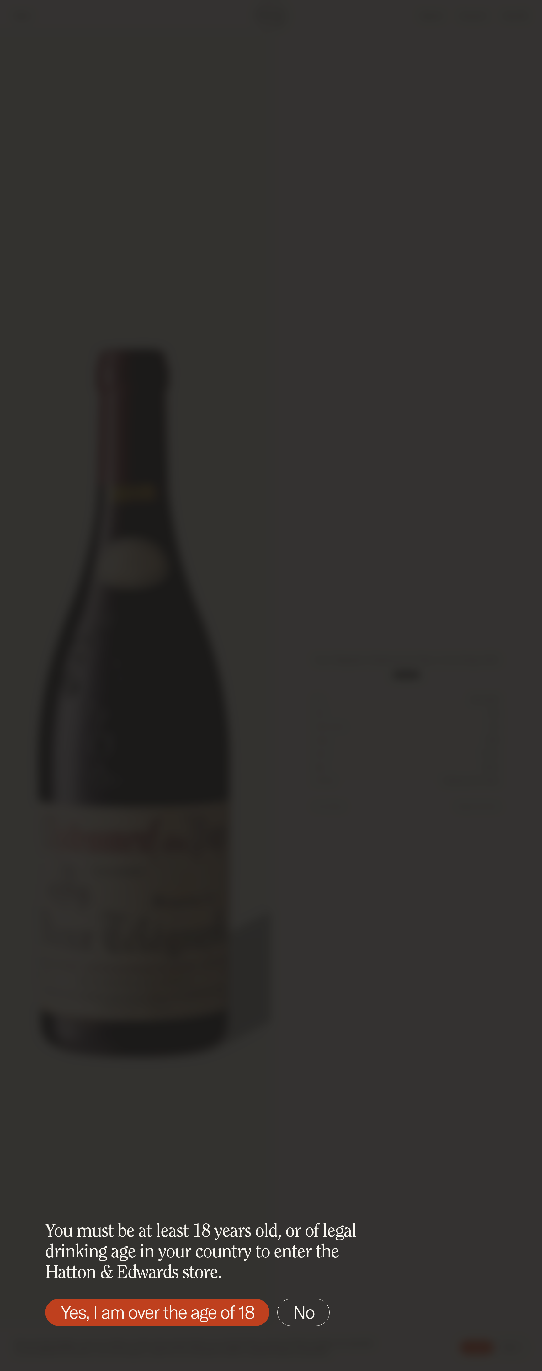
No (303, 1311)
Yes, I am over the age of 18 (157, 1311)
